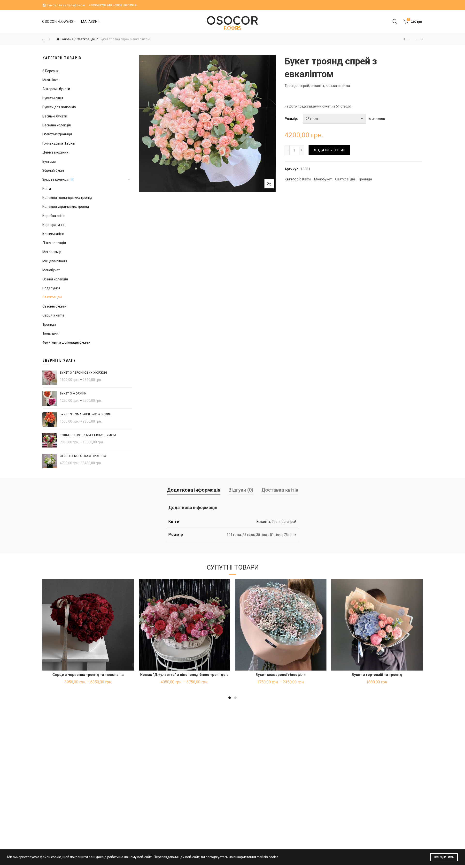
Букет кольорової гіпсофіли (281, 674)
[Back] (46, 39)
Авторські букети (56, 89)
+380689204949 (100, 5)
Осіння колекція (55, 279)
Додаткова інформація (193, 490)
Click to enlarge (269, 183)
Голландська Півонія (58, 143)
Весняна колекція (56, 125)
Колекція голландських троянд (67, 198)
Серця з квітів (53, 315)
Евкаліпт (263, 522)
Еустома (49, 161)
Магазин (89, 21)
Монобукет (323, 179)
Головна (67, 39)
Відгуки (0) (240, 490)
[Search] (395, 21)
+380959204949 (124, 5)
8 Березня (50, 71)
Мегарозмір (51, 252)
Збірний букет (53, 170)
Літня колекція (54, 243)
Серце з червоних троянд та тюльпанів (88, 674)
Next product (419, 39)
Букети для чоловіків (59, 107)
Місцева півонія (55, 261)
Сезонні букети (54, 306)
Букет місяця (52, 98)
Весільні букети (54, 116)
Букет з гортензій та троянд (377, 674)
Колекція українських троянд (65, 207)
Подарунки (51, 288)
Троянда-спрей (284, 522)
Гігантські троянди (57, 134)
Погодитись (444, 857)
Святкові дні (86, 39)
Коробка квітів (53, 216)
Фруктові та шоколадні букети (66, 342)
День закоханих (55, 152)
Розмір (291, 119)
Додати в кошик (329, 150)
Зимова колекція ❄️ (58, 179)
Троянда (365, 179)
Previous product (407, 39)
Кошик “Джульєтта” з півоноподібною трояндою (184, 674)
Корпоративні (53, 225)
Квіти (306, 179)
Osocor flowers (57, 21)
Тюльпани (50, 333)
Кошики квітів (53, 234)
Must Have (50, 80)
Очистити (378, 119)
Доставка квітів (279, 490)
